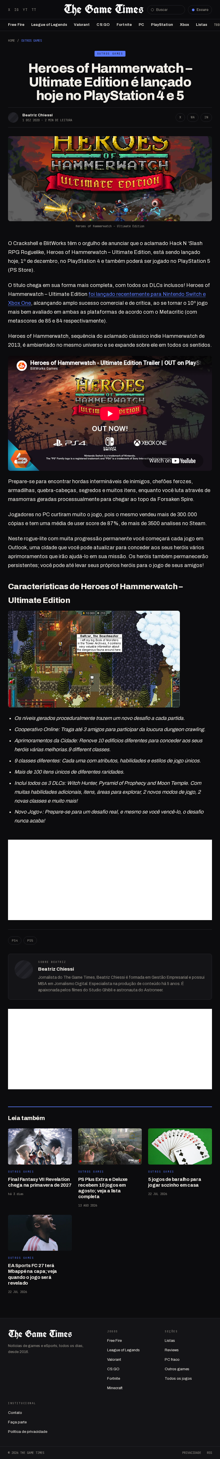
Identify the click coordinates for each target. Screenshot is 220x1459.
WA (193, 117)
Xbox (184, 25)
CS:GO (103, 25)
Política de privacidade (27, 1432)
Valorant (82, 25)
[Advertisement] (110, 880)
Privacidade (191, 1453)
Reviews (172, 1350)
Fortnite (124, 25)
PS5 (30, 940)
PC (141, 25)
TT (34, 9)
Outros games (177, 1369)
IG (16, 9)
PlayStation (162, 25)
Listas (201, 25)
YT (25, 9)
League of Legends (49, 25)
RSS (209, 1453)
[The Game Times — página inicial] (104, 10)
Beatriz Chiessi (37, 115)
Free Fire (16, 25)
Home (11, 40)
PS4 (15, 940)
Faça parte (17, 1422)
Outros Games (31, 40)
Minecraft (115, 1388)
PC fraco (172, 1360)
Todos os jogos (178, 1379)
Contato (15, 1413)
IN (206, 117)
